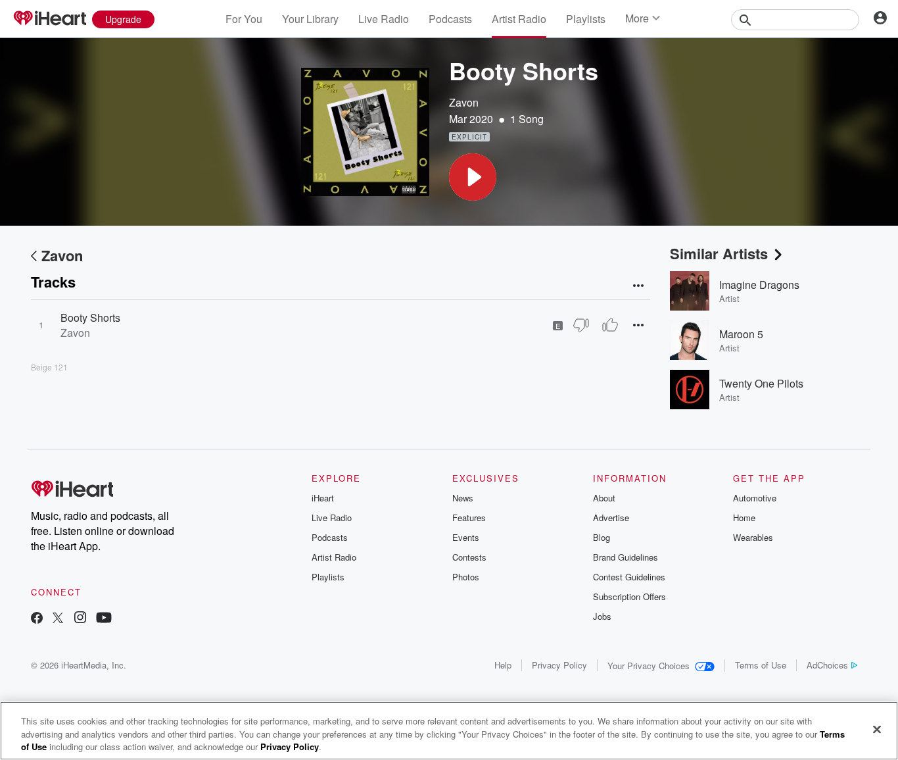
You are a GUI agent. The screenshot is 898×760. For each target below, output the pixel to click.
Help (502, 665)
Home (744, 517)
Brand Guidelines (625, 557)
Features (469, 517)
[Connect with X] (58, 618)
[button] (472, 177)
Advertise (611, 517)
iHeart (323, 498)
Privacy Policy (559, 665)
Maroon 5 (741, 334)
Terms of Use (760, 665)
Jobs (602, 616)
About (604, 498)
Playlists (585, 18)
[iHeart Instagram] (80, 618)
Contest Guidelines (629, 576)
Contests (469, 557)
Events (465, 537)
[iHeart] (49, 19)
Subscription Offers (629, 596)
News (462, 498)
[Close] (877, 729)
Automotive (754, 498)
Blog (601, 537)
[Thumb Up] (610, 325)
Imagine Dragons (759, 284)
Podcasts (450, 18)
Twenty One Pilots (761, 383)
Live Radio (383, 18)
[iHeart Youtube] (104, 618)
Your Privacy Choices (648, 665)
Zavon (464, 102)
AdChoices (827, 665)
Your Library (310, 18)
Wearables (753, 537)
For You (243, 18)
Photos (465, 576)
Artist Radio (519, 18)
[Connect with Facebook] (37, 618)
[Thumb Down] (581, 325)
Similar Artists (719, 253)
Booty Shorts (90, 317)
